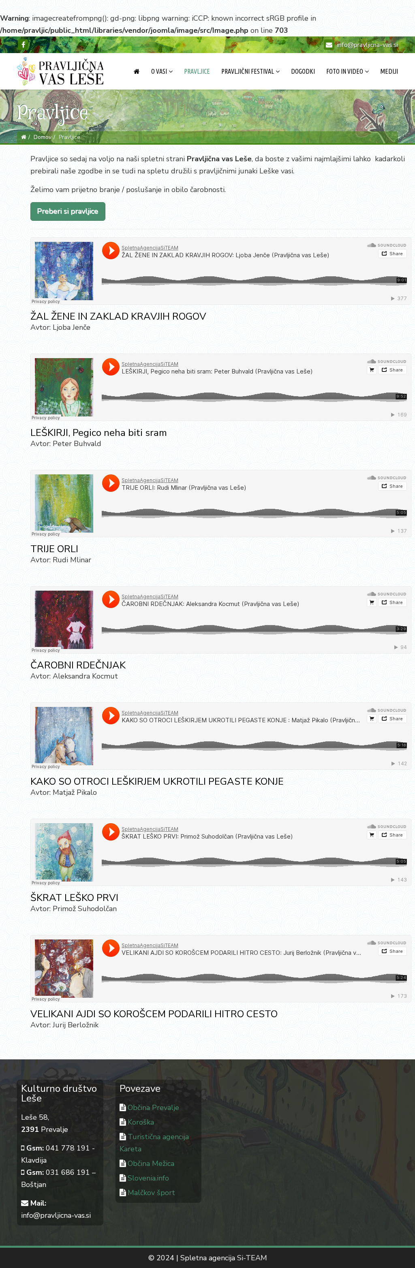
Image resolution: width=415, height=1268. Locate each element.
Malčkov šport (151, 1193)
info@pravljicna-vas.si (367, 45)
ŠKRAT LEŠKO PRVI (74, 897)
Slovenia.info (148, 1178)
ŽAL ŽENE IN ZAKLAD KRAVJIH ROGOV (118, 316)
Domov (42, 137)
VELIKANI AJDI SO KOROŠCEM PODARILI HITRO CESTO (154, 1014)
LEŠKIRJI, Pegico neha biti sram (98, 432)
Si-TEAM (252, 1258)
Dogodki (303, 71)
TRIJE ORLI (54, 548)
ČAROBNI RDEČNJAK (78, 665)
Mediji (389, 71)
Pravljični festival (247, 71)
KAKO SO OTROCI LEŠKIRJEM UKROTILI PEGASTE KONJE (157, 781)
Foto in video (344, 71)
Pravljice (197, 71)
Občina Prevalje (153, 1107)
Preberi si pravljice (67, 211)
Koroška (141, 1122)
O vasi (159, 71)
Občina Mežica (151, 1163)
